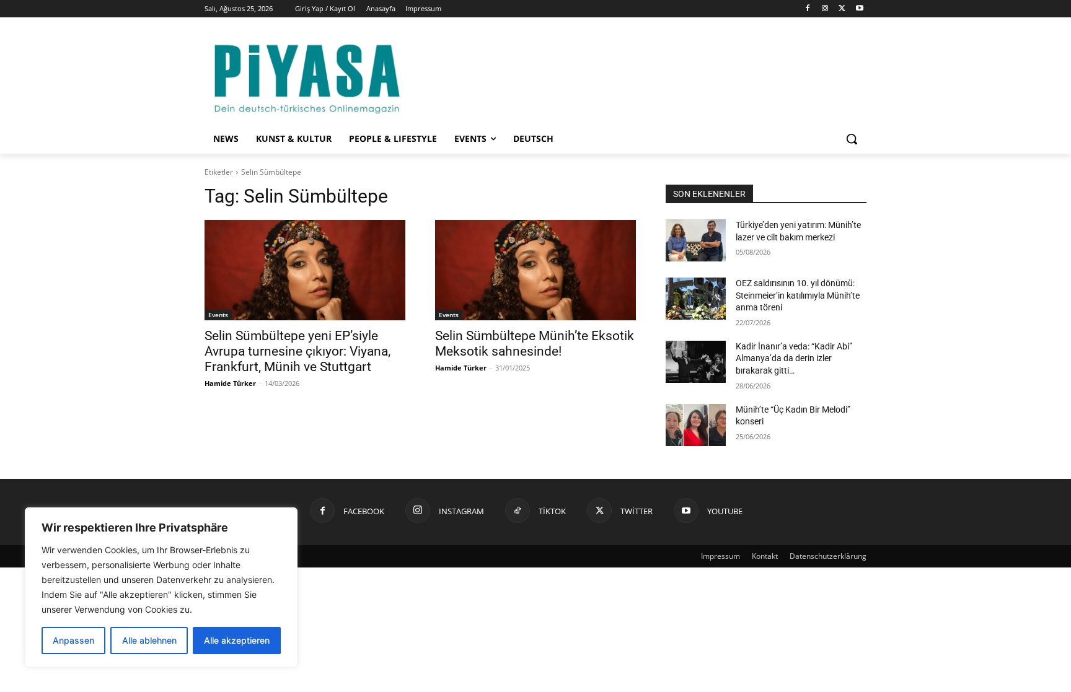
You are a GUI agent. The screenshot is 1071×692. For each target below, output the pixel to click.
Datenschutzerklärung (828, 556)
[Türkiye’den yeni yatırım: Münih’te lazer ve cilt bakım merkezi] (696, 240)
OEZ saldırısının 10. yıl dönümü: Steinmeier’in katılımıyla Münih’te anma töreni (798, 295)
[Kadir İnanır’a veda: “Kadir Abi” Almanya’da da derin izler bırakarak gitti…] (696, 362)
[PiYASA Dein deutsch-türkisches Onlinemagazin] (307, 76)
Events (218, 314)
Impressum (720, 556)
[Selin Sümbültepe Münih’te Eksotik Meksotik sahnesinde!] (535, 270)
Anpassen (73, 640)
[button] (851, 139)
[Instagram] (825, 9)
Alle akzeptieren (237, 640)
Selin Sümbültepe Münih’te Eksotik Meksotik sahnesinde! (534, 343)
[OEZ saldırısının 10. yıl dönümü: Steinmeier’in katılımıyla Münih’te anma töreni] (696, 299)
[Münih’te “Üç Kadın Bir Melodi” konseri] (696, 425)
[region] (161, 587)
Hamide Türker (230, 383)
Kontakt (765, 556)
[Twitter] (842, 9)
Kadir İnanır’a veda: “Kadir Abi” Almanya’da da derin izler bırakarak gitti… (794, 358)
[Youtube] (859, 9)
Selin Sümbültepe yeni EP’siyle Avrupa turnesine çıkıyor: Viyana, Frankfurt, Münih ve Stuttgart (297, 351)
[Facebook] (808, 9)
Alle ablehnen (149, 640)
